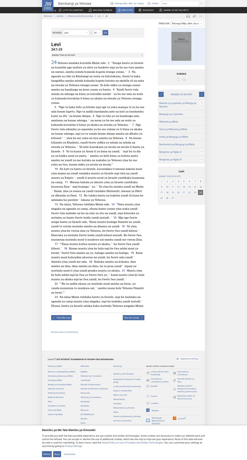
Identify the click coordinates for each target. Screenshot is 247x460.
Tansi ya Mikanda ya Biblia (173, 129)
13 (56, 204)
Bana (50, 401)
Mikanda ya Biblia (168, 121)
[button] (100, 10)
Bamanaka (85, 401)
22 (56, 283)
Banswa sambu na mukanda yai (64, 332)
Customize (69, 454)
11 (66, 182)
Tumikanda (85, 380)
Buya (57, 454)
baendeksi (85, 405)
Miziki (83, 423)
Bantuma (84, 410)
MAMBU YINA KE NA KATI (169, 176)
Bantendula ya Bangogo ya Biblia (177, 144)
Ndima (46, 454)
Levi (99, 16)
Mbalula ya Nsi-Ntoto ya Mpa (80, 16)
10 (56, 168)
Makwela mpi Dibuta (56, 393)
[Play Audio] (188, 16)
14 (113, 204)
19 (132, 252)
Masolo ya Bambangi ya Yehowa (127, 416)
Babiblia (60, 16)
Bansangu (117, 366)
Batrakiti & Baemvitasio (90, 384)
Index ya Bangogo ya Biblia (173, 136)
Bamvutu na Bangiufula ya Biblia (61, 371)
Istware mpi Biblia (55, 414)
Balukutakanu (119, 399)
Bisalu (115, 412)
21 (124, 270)
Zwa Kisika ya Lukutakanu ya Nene (157, 380)
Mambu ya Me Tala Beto (123, 373)
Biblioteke (48, 16)
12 (80, 195)
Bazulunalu (85, 393)
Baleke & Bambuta (55, 397)
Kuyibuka (117, 403)
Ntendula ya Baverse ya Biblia (60, 376)
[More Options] (200, 16)
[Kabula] (194, 16)
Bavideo (84, 418)
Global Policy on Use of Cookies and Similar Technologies (132, 442)
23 (56, 297)
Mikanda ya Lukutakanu (91, 397)
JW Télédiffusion (87, 414)
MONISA (57, 32)
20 (91, 261)
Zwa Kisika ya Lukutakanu (181, 373)
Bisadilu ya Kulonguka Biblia (59, 384)
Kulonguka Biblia (55, 380)
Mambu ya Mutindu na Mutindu (94, 388)
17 (56, 244)
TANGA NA (164, 23)
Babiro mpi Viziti (120, 395)
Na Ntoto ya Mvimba (122, 420)
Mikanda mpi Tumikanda (91, 376)
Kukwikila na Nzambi (56, 405)
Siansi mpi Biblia (54, 410)
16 (123, 226)
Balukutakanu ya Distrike (124, 407)
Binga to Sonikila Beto (122, 390)
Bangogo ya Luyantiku (171, 114)
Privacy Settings (73, 446)
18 (66, 248)
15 (115, 217)
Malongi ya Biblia (55, 366)
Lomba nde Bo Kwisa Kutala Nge (127, 386)
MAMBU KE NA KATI (181, 94)
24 (54, 62)
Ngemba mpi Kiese (56, 388)
